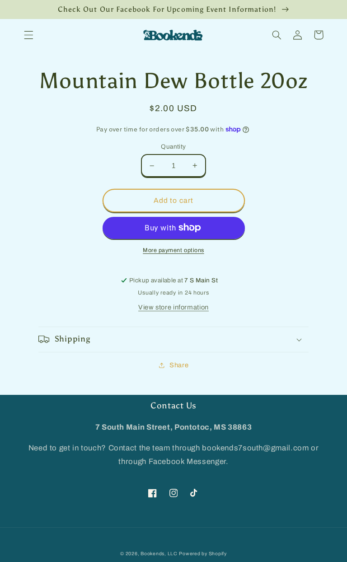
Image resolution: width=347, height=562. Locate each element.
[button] (28, 34)
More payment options (173, 250)
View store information (173, 307)
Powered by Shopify (202, 553)
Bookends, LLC (159, 553)
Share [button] (178, 365)
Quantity (173, 146)
